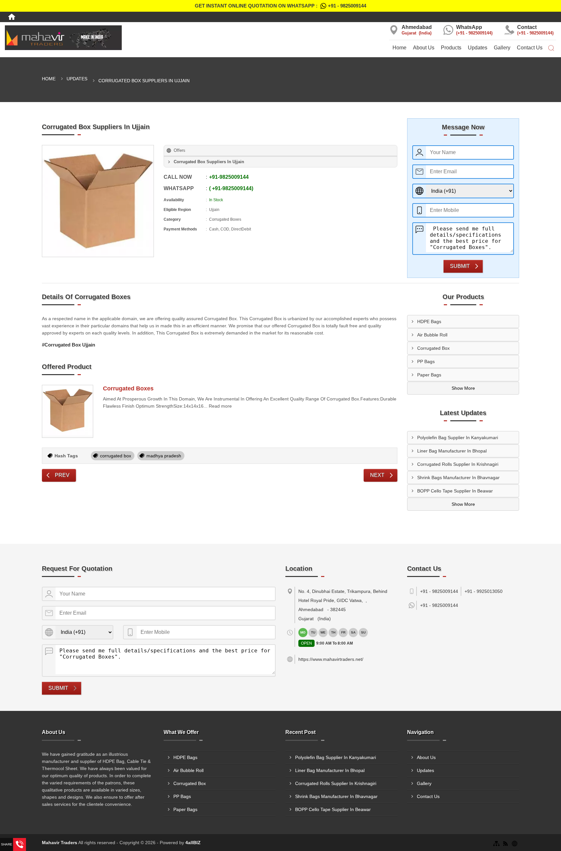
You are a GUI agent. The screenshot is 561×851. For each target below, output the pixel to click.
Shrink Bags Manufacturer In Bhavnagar (458, 477)
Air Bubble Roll (432, 334)
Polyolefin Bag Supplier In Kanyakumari (457, 437)
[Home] (11, 17)
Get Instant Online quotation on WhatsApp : (280, 5)
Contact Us (529, 47)
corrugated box (115, 455)
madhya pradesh (163, 455)
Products (451, 47)
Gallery (502, 47)
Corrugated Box (433, 348)
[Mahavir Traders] (93, 37)
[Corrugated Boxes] (67, 411)
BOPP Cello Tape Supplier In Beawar (455, 490)
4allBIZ (193, 842)
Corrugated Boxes (128, 388)
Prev (62, 475)
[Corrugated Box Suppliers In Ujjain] (98, 201)
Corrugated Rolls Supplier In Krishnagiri (457, 464)
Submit (460, 266)
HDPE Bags (429, 321)
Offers (179, 150)
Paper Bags (429, 374)
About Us (423, 47)
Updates (477, 47)
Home (399, 47)
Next (377, 475)
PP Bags (426, 361)
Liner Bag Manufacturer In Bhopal (452, 450)
